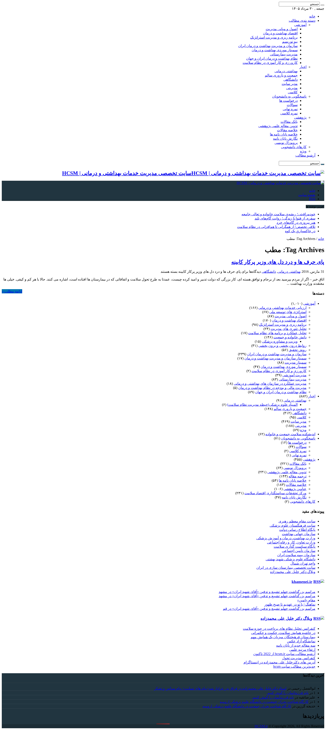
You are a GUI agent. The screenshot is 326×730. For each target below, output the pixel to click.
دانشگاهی (290, 79)
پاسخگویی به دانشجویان (289, 96)
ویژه (303, 151)
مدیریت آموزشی (294, 375)
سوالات (292, 105)
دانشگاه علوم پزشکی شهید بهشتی (290, 559)
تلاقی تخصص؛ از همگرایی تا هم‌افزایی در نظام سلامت (276, 227)
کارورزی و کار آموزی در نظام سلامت (270, 63)
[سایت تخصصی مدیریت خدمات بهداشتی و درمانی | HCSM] (280, 183)
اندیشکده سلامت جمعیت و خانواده (290, 434)
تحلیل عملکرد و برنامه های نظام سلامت (277, 333)
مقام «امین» (306, 600)
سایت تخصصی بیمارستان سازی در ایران (285, 567)
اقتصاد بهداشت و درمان (280, 33)
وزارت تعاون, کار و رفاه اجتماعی (291, 542)
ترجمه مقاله (297, 476)
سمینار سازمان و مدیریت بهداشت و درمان (275, 358)
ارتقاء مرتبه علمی (302, 650)
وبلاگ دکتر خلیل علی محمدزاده (292, 572)
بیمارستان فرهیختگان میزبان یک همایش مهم (283, 637)
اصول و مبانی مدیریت (282, 29)
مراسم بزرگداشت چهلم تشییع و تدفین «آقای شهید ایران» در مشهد (267, 592)
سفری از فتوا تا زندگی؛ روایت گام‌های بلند (285, 218)
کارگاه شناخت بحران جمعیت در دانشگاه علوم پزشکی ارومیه (264, 702)
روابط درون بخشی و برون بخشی (282, 345)
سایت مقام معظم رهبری (297, 521)
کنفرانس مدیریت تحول (298, 658)
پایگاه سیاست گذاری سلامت (294, 546)
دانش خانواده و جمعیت (289, 337)
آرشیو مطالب (305, 155)
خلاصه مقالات (287, 130)
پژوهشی (300, 117)
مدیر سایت (290, 84)
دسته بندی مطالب (302, 20)
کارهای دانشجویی (293, 147)
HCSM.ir (261, 726)
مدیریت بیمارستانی (284, 54)
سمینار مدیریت (295, 362)
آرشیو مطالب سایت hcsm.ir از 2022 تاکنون (284, 654)
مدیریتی (292, 88)
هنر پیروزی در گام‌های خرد (296, 222)
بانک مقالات (289, 122)
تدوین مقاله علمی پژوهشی (278, 126)
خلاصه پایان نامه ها (284, 134)
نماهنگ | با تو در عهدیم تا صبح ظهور (289, 604)
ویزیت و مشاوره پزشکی (280, 341)
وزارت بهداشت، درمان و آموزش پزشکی (285, 538)
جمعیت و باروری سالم (281, 75)
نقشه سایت (306, 195)
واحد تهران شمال (302, 563)
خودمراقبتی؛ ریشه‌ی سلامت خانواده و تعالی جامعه (278, 214)
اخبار (302, 67)
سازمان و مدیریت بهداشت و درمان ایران (268, 46)
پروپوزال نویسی (286, 143)
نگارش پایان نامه (285, 138)
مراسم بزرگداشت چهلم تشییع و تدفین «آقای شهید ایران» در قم (269, 608)
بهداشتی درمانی (286, 71)
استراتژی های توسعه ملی (287, 312)
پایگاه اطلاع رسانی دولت (297, 530)
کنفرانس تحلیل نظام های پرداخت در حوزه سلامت (279, 628)
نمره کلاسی (289, 113)
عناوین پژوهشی (294, 489)
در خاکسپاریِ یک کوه (300, 231)
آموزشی (300, 25)
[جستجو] (322, 5)
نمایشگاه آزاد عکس (301, 641)
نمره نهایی (290, 109)
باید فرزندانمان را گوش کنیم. (287, 693)
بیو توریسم (290, 41)
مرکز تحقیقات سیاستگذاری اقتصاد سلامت (275, 493)
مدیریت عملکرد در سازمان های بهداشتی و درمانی (270, 383)
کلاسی (293, 92)
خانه (312, 16)
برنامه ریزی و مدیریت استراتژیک (274, 37)
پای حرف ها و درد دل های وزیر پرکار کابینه (277, 262)
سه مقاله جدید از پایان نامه (295, 645)
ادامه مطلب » (12, 291)
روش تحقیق (297, 350)
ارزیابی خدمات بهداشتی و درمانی (282, 308)
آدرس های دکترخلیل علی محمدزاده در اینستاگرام (279, 662)
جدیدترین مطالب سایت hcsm (294, 666)
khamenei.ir (302, 581)
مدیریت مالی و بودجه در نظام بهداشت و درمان (272, 388)
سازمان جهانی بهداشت (298, 534)
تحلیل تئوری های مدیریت (288, 329)
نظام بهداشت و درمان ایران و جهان (272, 58)
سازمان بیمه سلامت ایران (296, 555)
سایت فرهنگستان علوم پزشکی (292, 525)
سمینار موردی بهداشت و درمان (275, 50)
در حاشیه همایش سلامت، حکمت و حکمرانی (283, 633)
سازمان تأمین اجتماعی (298, 551)
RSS (312, 199)
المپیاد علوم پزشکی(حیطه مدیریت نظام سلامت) (262, 404)
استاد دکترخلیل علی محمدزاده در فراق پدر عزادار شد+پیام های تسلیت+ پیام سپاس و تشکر (220, 688)
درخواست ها (288, 100)
